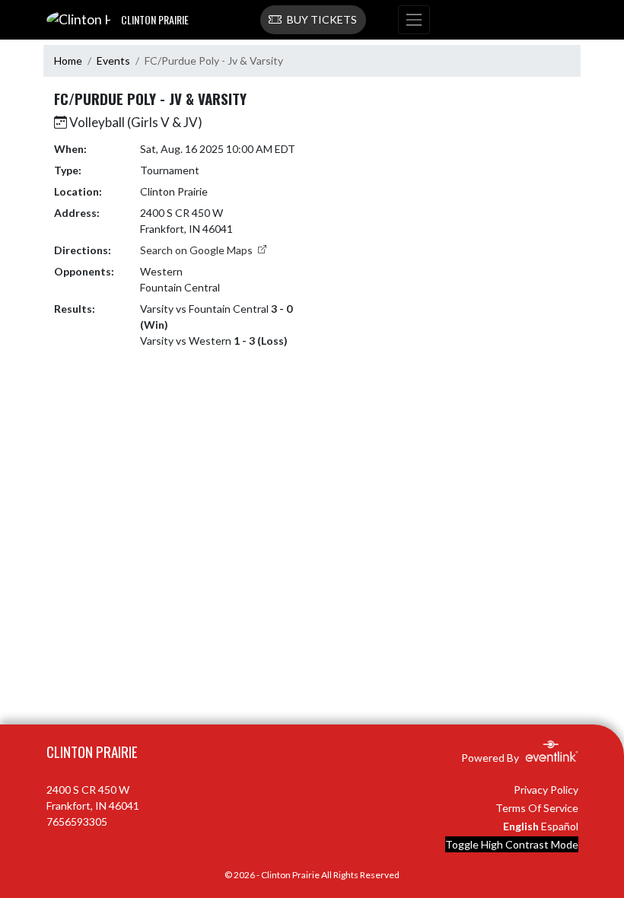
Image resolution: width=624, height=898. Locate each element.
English (521, 826)
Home (68, 60)
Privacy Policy (546, 789)
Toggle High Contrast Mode (511, 844)
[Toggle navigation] (414, 19)
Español (559, 826)
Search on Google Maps (197, 250)
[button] (313, 19)
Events (113, 60)
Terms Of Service (536, 807)
